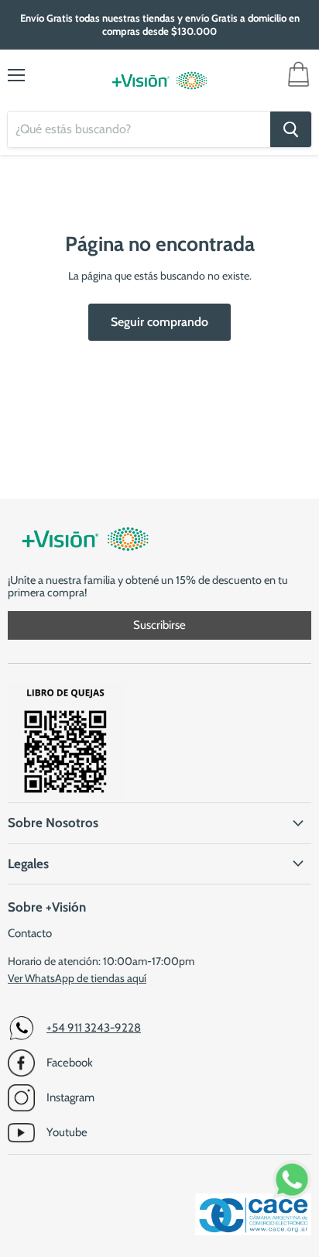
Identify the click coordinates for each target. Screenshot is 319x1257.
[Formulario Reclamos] (66, 795)
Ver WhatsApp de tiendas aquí (77, 978)
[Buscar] (290, 129)
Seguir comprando (159, 321)
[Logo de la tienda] (159, 80)
